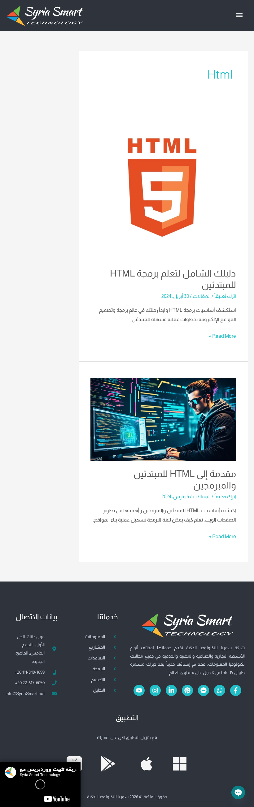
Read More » (222, 335)
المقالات (202, 296)
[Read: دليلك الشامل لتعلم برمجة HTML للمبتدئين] (163, 187)
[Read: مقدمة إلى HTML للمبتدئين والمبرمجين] (163, 419)
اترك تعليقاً (225, 296)
